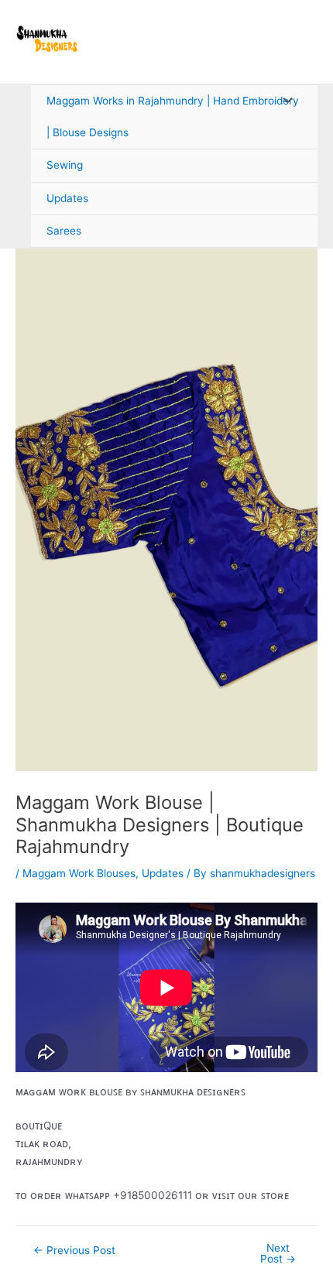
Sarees (63, 230)
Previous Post (74, 1251)
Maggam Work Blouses (79, 873)
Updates (67, 198)
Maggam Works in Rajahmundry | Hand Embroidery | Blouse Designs (172, 116)
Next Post (278, 1253)
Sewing (64, 165)
